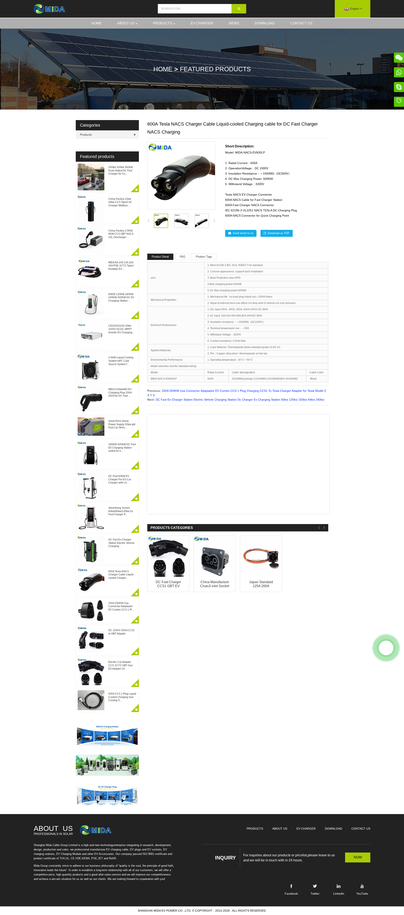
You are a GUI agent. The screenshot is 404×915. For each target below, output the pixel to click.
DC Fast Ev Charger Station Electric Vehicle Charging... (121, 543)
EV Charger (202, 23)
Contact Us (301, 23)
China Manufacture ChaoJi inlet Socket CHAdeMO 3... (214, 584)
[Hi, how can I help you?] (399, 102)
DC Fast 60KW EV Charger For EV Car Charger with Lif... (119, 479)
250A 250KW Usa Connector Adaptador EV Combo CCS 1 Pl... (121, 606)
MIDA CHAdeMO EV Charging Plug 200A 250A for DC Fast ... (120, 392)
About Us (126, 23)
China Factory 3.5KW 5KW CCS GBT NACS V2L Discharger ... (120, 234)
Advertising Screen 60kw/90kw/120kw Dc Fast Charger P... (120, 511)
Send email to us (243, 233)
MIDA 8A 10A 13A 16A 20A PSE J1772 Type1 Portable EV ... (121, 265)
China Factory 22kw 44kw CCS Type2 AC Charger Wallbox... (120, 202)
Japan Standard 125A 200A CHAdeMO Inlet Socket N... (261, 584)
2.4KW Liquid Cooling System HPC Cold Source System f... (120, 360)
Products (162, 23)
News (234, 23)
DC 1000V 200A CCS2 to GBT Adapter (121, 632)
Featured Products (215, 69)
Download (265, 23)
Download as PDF (279, 233)
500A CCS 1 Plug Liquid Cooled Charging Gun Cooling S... (122, 697)
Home (97, 23)
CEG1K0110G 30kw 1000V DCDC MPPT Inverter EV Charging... (121, 329)
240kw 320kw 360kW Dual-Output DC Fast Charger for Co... (120, 170)
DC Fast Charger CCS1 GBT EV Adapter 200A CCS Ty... (168, 584)
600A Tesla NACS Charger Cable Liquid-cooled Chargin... (121, 574)
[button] (214, 221)
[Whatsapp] (386, 648)
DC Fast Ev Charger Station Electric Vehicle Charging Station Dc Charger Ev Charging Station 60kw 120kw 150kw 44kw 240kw (240, 399)
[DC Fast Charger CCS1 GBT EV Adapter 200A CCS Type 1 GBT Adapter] (168, 556)
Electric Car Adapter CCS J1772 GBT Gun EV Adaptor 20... (120, 665)
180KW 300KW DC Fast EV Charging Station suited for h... (122, 447)
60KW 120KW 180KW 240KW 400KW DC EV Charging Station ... (121, 297)
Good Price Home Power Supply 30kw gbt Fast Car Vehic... (121, 424)
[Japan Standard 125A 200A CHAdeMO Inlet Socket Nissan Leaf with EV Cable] (261, 556)
